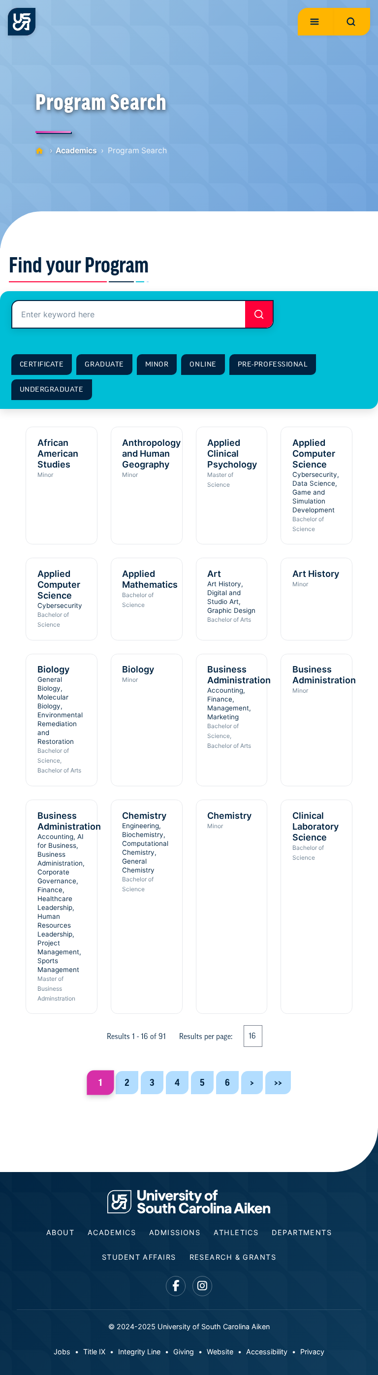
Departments (302, 1232)
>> (278, 1082)
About (60, 1232)
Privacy (312, 1351)
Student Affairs (139, 1257)
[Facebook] (176, 1286)
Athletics (236, 1232)
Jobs (62, 1351)
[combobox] (142, 314)
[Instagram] (202, 1286)
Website (220, 1351)
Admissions (174, 1232)
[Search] (259, 314)
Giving (183, 1351)
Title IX (94, 1351)
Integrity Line (139, 1351)
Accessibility (266, 1351)
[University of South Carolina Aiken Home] (21, 21)
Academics (76, 150)
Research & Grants (232, 1257)
